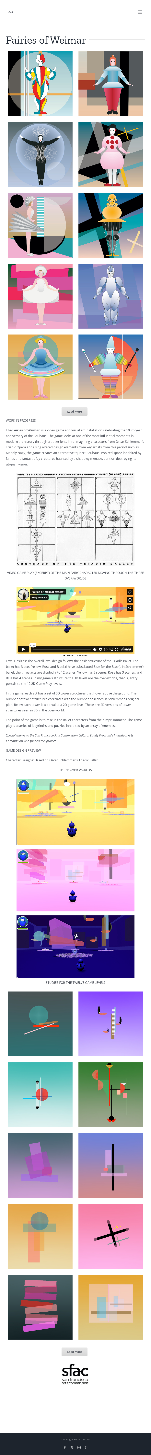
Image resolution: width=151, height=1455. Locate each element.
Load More (74, 411)
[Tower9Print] (40, 367)
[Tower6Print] (110, 225)
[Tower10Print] (110, 367)
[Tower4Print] (110, 154)
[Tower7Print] (40, 296)
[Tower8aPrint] (110, 296)
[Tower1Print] (40, 83)
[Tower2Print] (110, 83)
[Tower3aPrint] (40, 154)
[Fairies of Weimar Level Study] (40, 1023)
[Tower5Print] (40, 225)
